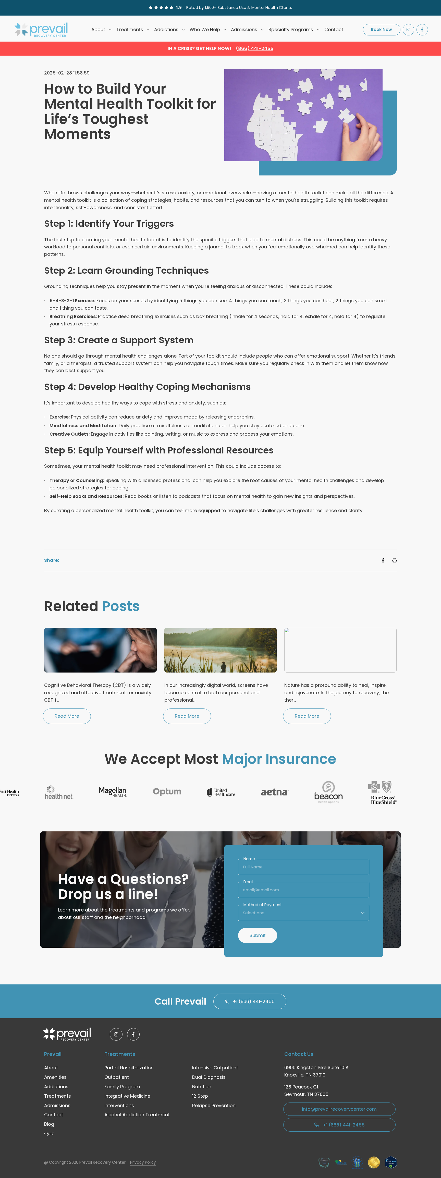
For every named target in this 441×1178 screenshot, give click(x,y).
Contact (333, 29)
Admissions (244, 29)
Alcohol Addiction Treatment (137, 1114)
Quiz (49, 1133)
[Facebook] (422, 29)
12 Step (200, 1096)
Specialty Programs (290, 29)
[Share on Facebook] (383, 560)
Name (249, 859)
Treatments (129, 29)
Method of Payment (262, 905)
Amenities (55, 1077)
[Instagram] (408, 29)
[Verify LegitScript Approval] (391, 1162)
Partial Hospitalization (129, 1068)
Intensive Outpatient (215, 1068)
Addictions (166, 29)
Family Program (122, 1086)
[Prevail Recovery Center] (42, 29)
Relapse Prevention (214, 1105)
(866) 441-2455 (254, 48)
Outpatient (116, 1077)
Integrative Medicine (127, 1096)
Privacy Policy (143, 1162)
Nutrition (201, 1086)
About (98, 29)
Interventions (119, 1105)
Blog (49, 1124)
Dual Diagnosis (209, 1077)
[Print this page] (394, 560)
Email (248, 882)
